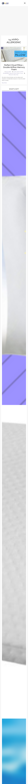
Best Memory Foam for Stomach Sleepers (14, 562)
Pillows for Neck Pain (13, 74)
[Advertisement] (14, 21)
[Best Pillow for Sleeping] (5, 3)
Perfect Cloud (20, 73)
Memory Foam (13, 73)
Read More (4, 82)
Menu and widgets (24, 4)
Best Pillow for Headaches (14, 248)
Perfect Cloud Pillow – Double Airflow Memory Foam (14, 67)
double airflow (16, 71)
